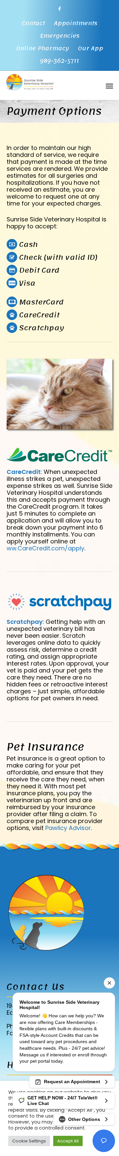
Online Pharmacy (42, 48)
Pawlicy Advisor (68, 828)
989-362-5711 (59, 61)
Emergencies (59, 35)
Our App (90, 48)
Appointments (75, 23)
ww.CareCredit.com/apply (45, 548)
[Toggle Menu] (109, 85)
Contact (33, 23)
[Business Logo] (51, 81)
